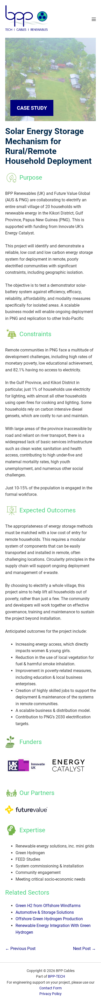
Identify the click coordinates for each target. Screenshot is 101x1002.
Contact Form (50, 988)
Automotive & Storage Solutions (45, 912)
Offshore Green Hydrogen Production (49, 918)
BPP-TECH (56, 976)
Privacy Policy (50, 994)
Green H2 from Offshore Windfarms (48, 905)
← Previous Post (20, 948)
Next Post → (84, 948)
